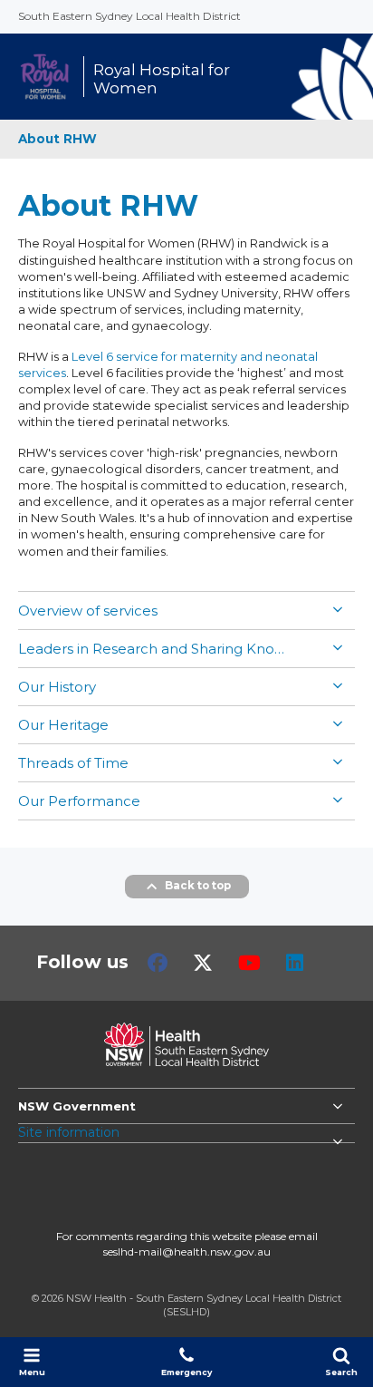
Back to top (198, 885)
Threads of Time (73, 762)
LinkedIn (295, 963)
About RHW (57, 138)
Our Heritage (63, 724)
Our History (57, 686)
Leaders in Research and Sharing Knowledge (154, 648)
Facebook (157, 963)
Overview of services (88, 610)
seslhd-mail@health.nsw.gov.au (187, 1251)
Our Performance (79, 801)
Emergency (186, 1372)
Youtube (249, 963)
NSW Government (77, 1106)
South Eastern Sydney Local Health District (129, 16)
